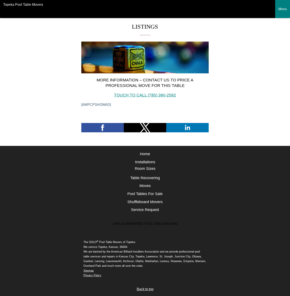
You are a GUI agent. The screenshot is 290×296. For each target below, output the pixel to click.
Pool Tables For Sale (145, 194)
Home (145, 154)
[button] (102, 127)
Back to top (145, 289)
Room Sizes (145, 168)
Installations (145, 162)
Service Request (145, 210)
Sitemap (88, 270)
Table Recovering (145, 178)
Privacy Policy (92, 275)
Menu (282, 9)
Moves (145, 186)
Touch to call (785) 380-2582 (145, 95)
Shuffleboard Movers (145, 202)
